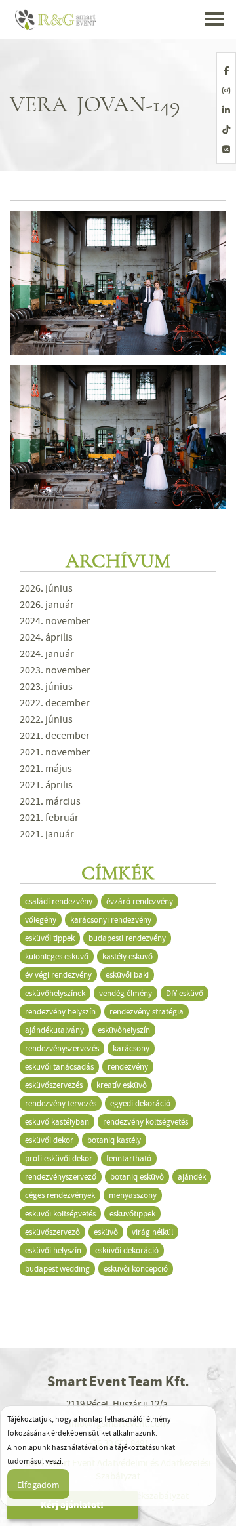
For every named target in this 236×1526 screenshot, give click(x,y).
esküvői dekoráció (127, 1250)
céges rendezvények (60, 1195)
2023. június (46, 686)
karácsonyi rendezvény (110, 919)
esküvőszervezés (54, 1085)
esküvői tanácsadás (59, 1066)
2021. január (47, 834)
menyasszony (133, 1195)
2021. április (46, 785)
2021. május (46, 768)
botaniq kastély (114, 1140)
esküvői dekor (49, 1140)
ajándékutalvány (54, 1029)
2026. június (46, 588)
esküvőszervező (52, 1231)
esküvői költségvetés (60, 1213)
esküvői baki (127, 974)
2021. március (50, 801)
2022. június (46, 719)
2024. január (47, 653)
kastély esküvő (127, 956)
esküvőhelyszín (124, 1029)
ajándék (192, 1176)
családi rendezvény (58, 901)
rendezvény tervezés (60, 1103)
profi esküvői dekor (58, 1158)
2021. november (55, 752)
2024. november (55, 621)
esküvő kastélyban (57, 1121)
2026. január (47, 604)
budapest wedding (57, 1268)
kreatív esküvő (121, 1085)
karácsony (131, 1048)
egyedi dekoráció (140, 1103)
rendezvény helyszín (60, 1011)
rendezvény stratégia (146, 1011)
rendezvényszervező (60, 1176)
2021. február (49, 817)
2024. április (46, 637)
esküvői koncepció (136, 1268)
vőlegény (40, 919)
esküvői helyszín (53, 1250)
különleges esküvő (56, 956)
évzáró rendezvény (139, 901)
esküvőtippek (132, 1213)
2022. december (55, 703)
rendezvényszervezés (62, 1048)
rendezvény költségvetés (145, 1121)
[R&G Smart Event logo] (56, 19)
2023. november (55, 670)
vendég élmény (125, 993)
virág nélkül (152, 1231)
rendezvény (128, 1066)
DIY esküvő (184, 993)
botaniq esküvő (137, 1176)
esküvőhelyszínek (55, 993)
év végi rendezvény (58, 974)
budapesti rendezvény (127, 938)
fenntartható (128, 1158)
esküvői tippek (50, 938)
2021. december (55, 735)
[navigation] (214, 20)
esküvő (106, 1231)
